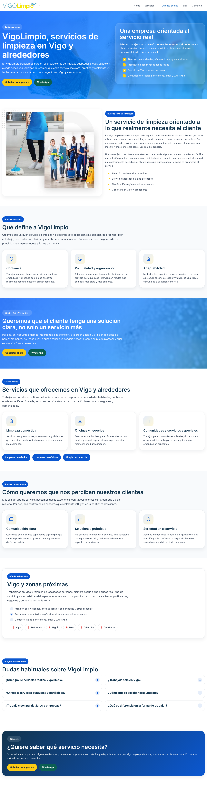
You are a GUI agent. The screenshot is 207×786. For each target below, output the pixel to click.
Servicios (149, 5)
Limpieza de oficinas (46, 457)
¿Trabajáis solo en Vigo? (124, 680)
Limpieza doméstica (16, 457)
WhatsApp (43, 82)
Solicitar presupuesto (17, 82)
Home (137, 5)
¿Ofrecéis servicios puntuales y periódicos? (35, 692)
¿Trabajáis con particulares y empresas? (33, 705)
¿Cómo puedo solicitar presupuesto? (133, 692)
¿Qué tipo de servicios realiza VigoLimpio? (34, 680)
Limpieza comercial (76, 457)
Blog (185, 5)
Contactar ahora (14, 352)
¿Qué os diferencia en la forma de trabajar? (137, 705)
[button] (155, 5)
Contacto (197, 5)
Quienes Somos (170, 5)
